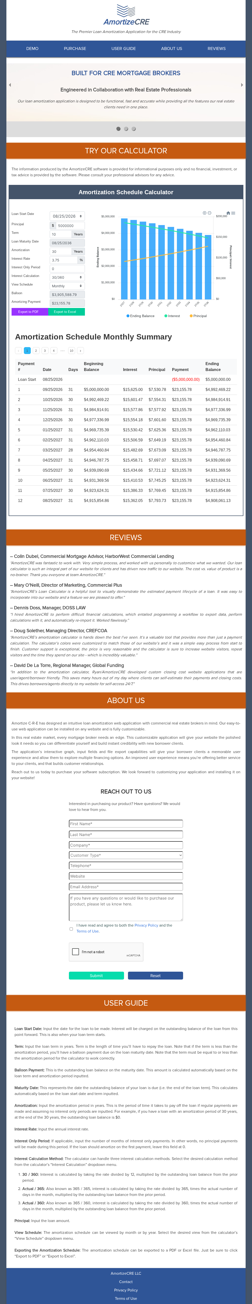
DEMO (32, 48)
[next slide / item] (242, 84)
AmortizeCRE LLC (126, 1273)
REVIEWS (217, 48)
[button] (118, 128)
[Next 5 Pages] (62, 350)
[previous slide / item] (9, 84)
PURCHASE (75, 48)
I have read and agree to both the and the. (124, 928)
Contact (126, 1281)
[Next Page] (80, 350)
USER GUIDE (123, 48)
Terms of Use (88, 931)
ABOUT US (171, 48)
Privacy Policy (146, 925)
